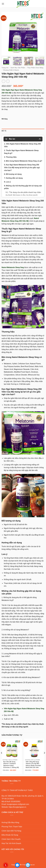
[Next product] (3, 81)
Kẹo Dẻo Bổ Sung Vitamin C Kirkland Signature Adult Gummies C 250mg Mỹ (11, 764)
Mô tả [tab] (4, 131)
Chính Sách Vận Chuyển (11, 839)
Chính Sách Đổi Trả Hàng (11, 831)
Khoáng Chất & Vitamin (11, 70)
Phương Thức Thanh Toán (12, 827)
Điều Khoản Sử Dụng (10, 835)
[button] (3, 3)
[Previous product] (7, 81)
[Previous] (5, 33)
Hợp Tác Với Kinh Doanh (11, 843)
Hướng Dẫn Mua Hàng (10, 822)
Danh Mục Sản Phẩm (18, 67)
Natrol (4, 336)
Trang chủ (5, 67)
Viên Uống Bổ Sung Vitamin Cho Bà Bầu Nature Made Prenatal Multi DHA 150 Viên (33, 764)
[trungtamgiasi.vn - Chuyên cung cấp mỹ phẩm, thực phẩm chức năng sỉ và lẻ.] (23, 4)
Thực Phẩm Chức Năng (35, 67)
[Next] (41, 33)
